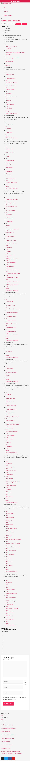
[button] (27, 4)
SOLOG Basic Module (10, 21)
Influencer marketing (6, 745)
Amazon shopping (6, 748)
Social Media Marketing (7, 738)
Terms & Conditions (7, 753)
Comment (6, 659)
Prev (2, 715)
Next (2, 719)
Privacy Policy (18, 753)
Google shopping (5, 741)
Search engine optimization (8, 728)
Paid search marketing (7, 725)
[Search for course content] (18, 24)
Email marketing (5, 731)
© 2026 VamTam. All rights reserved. (10, 751)
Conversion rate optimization (9, 735)
